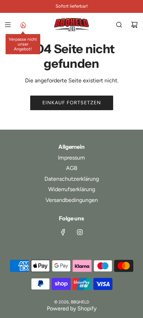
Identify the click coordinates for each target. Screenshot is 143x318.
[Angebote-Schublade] (23, 24)
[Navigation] (7, 24)
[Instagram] (79, 232)
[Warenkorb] (134, 24)
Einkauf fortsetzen (71, 103)
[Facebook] (63, 232)
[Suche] (119, 24)
